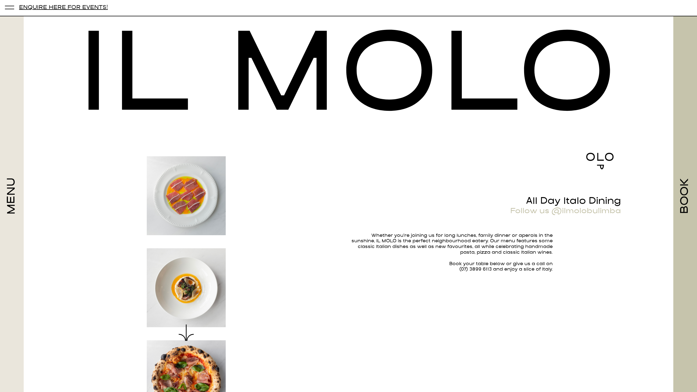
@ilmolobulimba (586, 211)
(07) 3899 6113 (475, 270)
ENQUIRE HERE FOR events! (63, 7)
